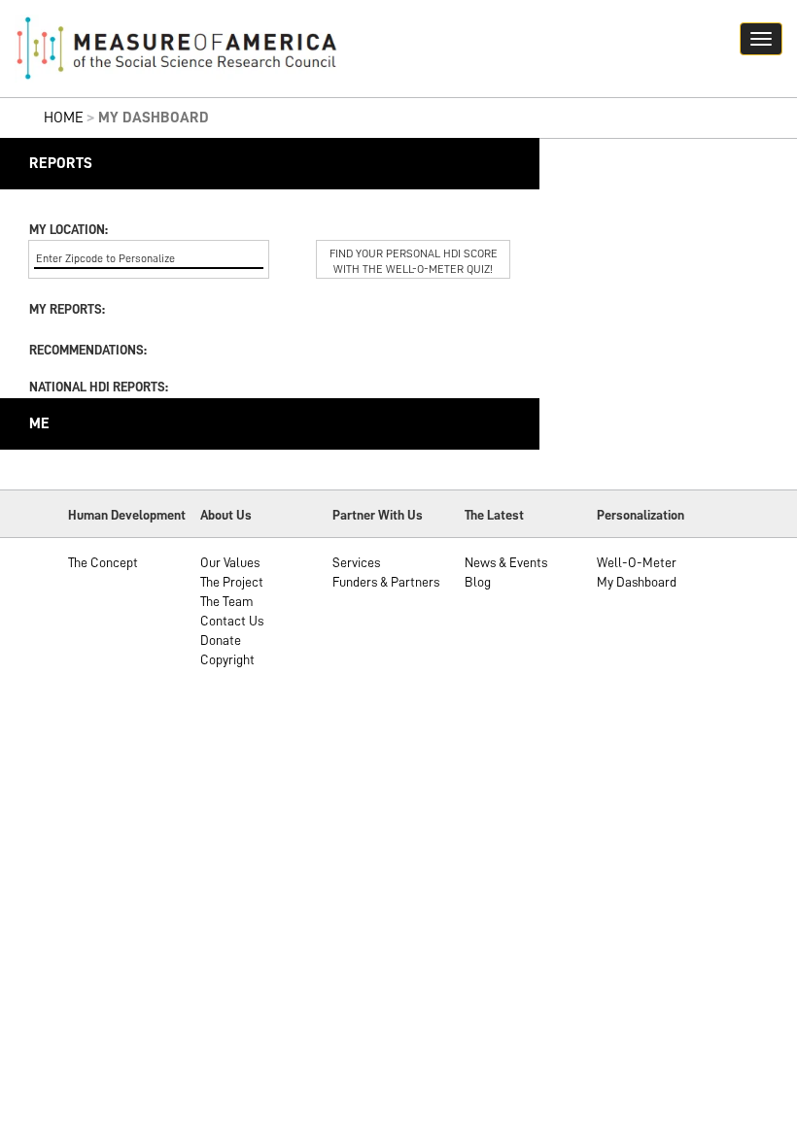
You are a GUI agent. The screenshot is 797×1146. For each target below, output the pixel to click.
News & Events (506, 562)
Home (64, 117)
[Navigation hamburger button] (761, 38)
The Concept (103, 562)
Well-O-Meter (636, 562)
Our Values (230, 562)
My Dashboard (636, 582)
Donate (220, 640)
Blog (478, 582)
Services (356, 562)
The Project (231, 582)
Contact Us (231, 620)
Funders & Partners (385, 582)
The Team (227, 601)
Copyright (227, 659)
